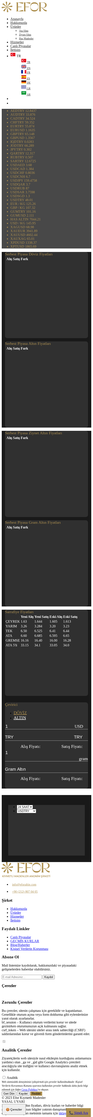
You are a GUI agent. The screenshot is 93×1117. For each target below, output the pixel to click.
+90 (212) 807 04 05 (25, 891)
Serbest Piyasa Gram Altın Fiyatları (33, 522)
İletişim (15, 50)
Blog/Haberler (20, 945)
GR (28, 88)
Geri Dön (8, 1093)
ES (28, 78)
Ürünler (15, 26)
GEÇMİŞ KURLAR (24, 941)
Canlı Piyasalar (20, 46)
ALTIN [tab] (20, 717)
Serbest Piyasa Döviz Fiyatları (29, 254)
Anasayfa (16, 19)
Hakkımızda (18, 23)
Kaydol (48, 977)
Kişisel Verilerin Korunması (29, 949)
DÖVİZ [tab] (20, 712)
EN (28, 68)
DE (28, 82)
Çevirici (11, 704)
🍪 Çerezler (14, 1109)
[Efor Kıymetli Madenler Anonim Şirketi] (24, 11)
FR (28, 72)
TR (28, 62)
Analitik (12, 1078)
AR (28, 94)
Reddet (36, 1093)
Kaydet (23, 1093)
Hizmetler (17, 42)
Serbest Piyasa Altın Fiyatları (28, 343)
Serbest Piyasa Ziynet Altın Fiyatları (33, 433)
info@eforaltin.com (24, 884)
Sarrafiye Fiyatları (19, 612)
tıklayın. (64, 1113)
